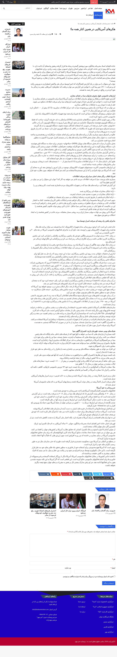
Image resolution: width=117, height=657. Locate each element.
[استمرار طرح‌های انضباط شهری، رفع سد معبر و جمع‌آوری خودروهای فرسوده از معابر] (43, 501)
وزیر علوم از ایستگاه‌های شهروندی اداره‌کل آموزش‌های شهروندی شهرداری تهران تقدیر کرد (6, 209)
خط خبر (90, 8)
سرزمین (76, 8)
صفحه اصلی (98, 8)
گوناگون (46, 8)
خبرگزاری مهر (109, 632)
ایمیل (113, 568)
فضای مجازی (54, 8)
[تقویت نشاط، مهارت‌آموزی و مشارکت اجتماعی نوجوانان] (18, 230)
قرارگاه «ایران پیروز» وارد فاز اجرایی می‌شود (6, 49)
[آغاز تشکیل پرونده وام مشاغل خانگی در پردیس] (18, 160)
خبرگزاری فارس (109, 627)
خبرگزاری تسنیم (109, 622)
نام (113, 559)
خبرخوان (39, 8)
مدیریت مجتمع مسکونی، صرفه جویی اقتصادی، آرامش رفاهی (70, 2)
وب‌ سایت (68, 568)
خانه (112, 23)
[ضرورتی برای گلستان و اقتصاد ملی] (102, 501)
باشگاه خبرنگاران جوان (106, 617)
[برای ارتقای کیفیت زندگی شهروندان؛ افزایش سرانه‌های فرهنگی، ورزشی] (18, 115)
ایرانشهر (83, 8)
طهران (70, 8)
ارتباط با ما (89, 15)
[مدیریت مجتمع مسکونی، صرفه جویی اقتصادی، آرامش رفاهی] (18, 92)
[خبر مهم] (110, 11)
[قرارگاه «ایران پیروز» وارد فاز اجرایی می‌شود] (72, 501)
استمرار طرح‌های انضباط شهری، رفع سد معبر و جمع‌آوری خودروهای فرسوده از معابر (43, 513)
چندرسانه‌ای (98, 15)
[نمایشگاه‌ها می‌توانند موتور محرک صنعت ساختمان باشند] (18, 140)
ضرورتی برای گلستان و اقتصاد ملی (103, 510)
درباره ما (82, 612)
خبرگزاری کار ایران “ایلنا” (106, 612)
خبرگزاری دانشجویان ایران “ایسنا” (103, 601)
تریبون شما (63, 8)
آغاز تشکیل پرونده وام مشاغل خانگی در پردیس (6, 162)
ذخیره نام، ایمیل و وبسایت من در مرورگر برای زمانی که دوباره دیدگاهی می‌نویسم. (88, 576)
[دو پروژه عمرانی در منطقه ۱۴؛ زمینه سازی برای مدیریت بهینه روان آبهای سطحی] (18, 178)
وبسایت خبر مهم (80, 641)
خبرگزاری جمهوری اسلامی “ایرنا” (103, 607)
